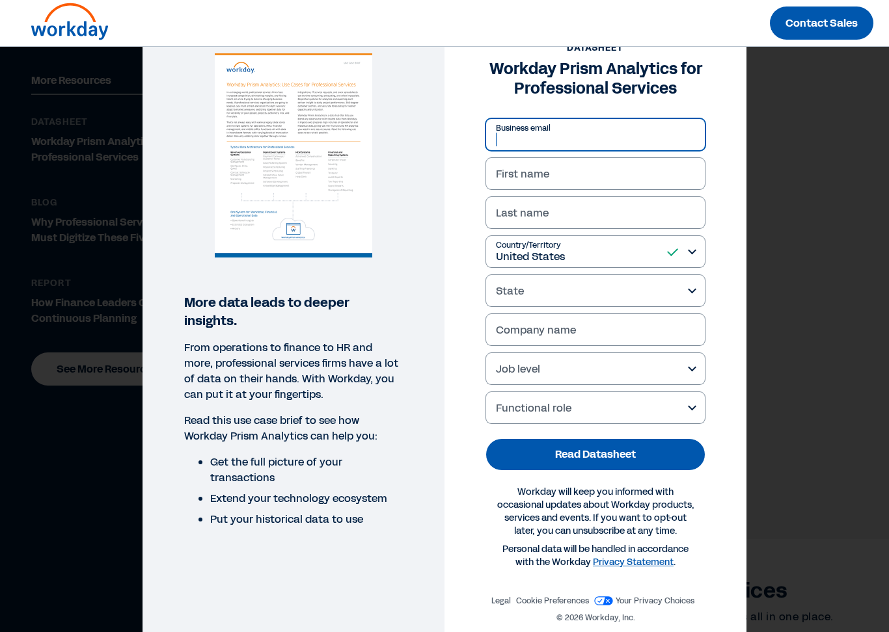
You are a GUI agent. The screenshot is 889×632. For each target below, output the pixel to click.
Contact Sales (822, 23)
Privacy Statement (633, 562)
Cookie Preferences (552, 601)
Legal (501, 601)
